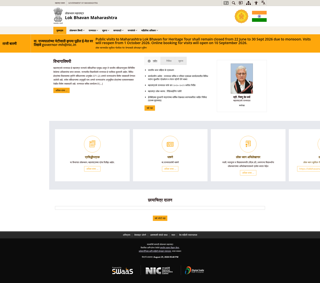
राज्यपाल (92, 30)
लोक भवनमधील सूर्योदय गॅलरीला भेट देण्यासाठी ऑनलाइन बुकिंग (203, 43)
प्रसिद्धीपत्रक (92, 157)
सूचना (104, 30)
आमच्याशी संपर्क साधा (159, 234)
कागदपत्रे (117, 30)
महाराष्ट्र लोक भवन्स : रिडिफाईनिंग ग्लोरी (165, 91)
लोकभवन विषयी (76, 30)
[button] (233, 3)
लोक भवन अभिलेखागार (248, 157)
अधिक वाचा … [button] (92, 168)
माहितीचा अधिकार (148, 30)
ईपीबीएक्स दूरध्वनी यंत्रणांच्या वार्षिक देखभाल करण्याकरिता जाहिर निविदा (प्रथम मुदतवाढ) (177, 99)
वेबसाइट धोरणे (140, 234)
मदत (173, 234)
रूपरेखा (242, 105)
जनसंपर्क (131, 30)
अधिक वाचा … (62, 90)
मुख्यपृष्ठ (59, 30)
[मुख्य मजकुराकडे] (225, 3)
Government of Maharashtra (83, 3)
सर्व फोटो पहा (160, 218)
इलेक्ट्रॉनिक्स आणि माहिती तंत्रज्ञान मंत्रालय (155, 251)
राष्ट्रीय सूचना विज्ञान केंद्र (169, 247)
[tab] (152, 61)
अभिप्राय (126, 234)
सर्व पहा (150, 108)
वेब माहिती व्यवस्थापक (188, 234)
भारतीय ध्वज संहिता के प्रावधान (161, 70)
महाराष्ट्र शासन (60, 3)
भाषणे (170, 157)
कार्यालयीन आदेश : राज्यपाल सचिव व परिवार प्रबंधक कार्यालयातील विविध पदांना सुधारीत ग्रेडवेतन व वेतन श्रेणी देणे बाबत (178, 77)
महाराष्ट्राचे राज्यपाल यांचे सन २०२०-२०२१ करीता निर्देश (172, 85)
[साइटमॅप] (248, 3)
